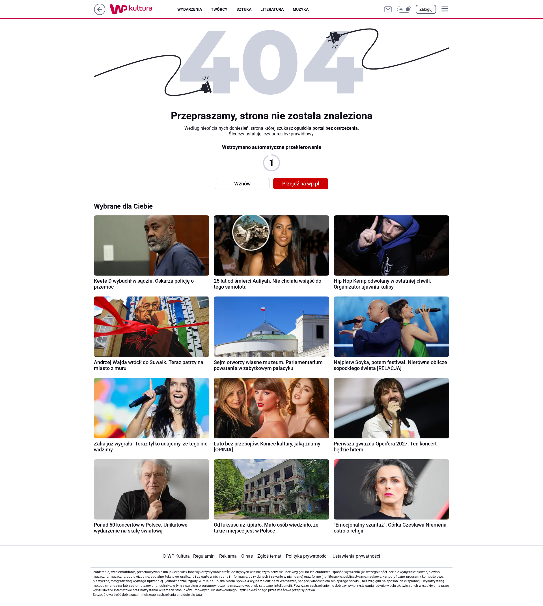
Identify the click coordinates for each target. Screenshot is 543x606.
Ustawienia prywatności (355, 556)
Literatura (272, 9)
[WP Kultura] (143, 9)
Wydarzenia (189, 9)
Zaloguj (425, 9)
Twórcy (219, 9)
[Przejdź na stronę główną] (99, 13)
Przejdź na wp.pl (300, 184)
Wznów (242, 184)
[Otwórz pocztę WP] (388, 9)
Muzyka (301, 9)
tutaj (199, 595)
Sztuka (243, 9)
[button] (404, 9)
